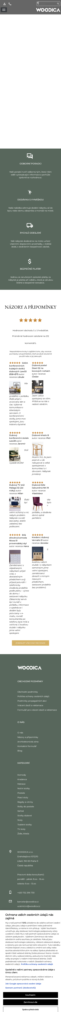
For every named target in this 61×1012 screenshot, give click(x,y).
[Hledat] (58, 4)
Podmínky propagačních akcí (32, 701)
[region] (30, 960)
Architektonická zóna (27, 741)
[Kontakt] (10, 4)
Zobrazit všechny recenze (31, 643)
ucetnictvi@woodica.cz (28, 906)
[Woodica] (48, 9)
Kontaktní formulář (27, 746)
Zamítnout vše (30, 1000)
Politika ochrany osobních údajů (33, 696)
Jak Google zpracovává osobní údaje (23, 982)
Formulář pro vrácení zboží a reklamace (37, 710)
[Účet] (4, 4)
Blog (19, 750)
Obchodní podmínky (27, 692)
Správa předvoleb (30, 1007)
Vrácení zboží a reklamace (30, 705)
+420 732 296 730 (25, 892)
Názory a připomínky (27, 737)
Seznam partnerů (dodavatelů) (20, 986)
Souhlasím (30, 993)
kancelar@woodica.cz (28, 901)
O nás (20, 732)
